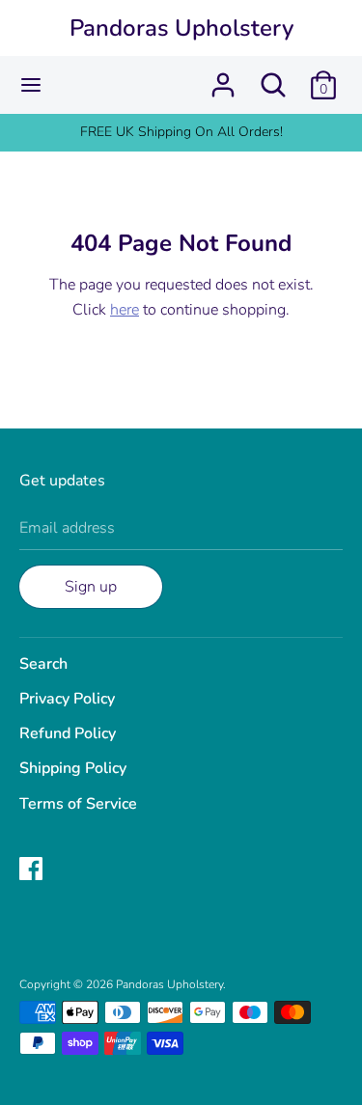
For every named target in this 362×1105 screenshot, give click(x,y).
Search (43, 664)
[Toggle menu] (30, 85)
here (124, 309)
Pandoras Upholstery (181, 28)
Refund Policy (67, 733)
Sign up (91, 586)
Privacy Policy (67, 698)
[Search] (273, 77)
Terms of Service (78, 804)
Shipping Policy (72, 768)
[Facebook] (32, 870)
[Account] (223, 77)
